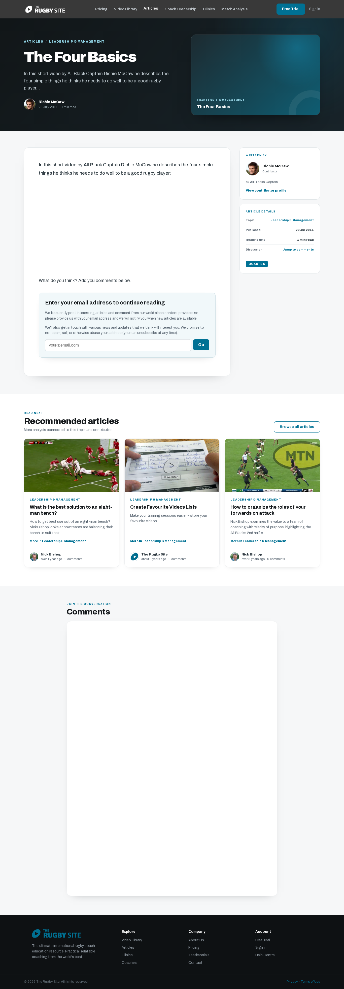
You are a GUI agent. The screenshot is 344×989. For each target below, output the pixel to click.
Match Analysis (234, 9)
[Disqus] (172, 692)
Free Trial (290, 9)
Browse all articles (297, 427)
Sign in (314, 9)
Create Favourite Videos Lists (163, 507)
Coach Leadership (180, 9)
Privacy (292, 981)
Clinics (209, 9)
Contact (195, 963)
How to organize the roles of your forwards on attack (268, 510)
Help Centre (265, 955)
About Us (196, 940)
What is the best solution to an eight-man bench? (71, 510)
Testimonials (199, 955)
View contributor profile (266, 191)
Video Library (125, 9)
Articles (151, 8)
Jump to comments (298, 249)
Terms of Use (310, 981)
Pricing (101, 9)
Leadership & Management (77, 41)
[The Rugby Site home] (45, 9)
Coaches (129, 963)
